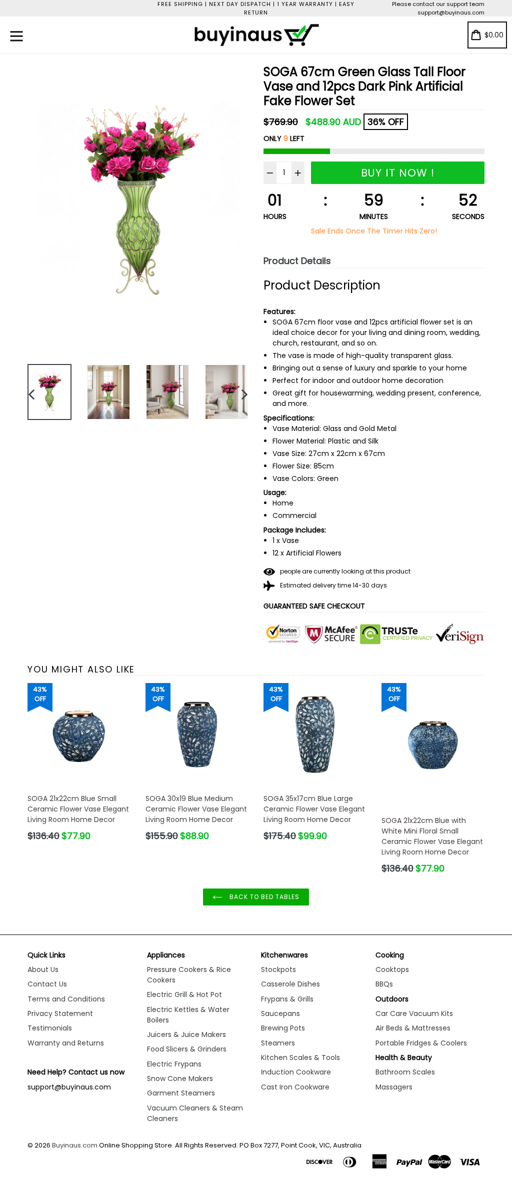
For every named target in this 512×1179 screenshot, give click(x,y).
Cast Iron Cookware (295, 1087)
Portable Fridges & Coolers (421, 1043)
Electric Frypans (174, 1064)
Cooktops (392, 969)
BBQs (384, 984)
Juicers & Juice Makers (186, 1035)
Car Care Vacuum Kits (414, 1013)
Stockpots (278, 969)
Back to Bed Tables (263, 896)
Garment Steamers (181, 1093)
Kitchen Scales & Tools (300, 1057)
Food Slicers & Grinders (186, 1049)
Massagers (394, 1087)
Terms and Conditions (66, 999)
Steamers (278, 1043)
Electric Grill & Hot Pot (184, 995)
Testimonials (50, 1028)
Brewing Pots (283, 1028)
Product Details (297, 260)
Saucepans (280, 1013)
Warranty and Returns (66, 1043)
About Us (43, 969)
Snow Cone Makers (180, 1079)
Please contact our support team (438, 4)
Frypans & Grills (287, 999)
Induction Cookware (296, 1072)
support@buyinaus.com (451, 12)
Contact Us (47, 984)
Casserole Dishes (290, 984)
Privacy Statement (60, 1013)
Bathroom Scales (405, 1072)
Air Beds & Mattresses (413, 1028)
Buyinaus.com (75, 1145)
